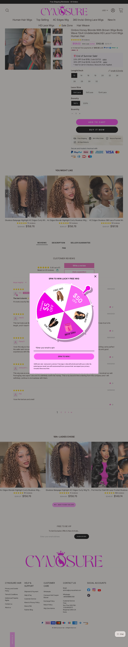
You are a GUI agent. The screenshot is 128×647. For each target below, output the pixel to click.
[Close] (95, 276)
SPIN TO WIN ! (64, 356)
